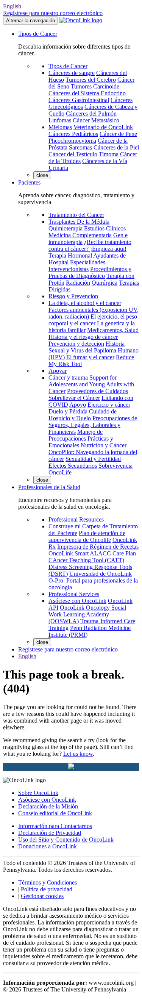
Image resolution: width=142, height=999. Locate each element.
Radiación (78, 282)
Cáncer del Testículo (72, 154)
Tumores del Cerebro (91, 79)
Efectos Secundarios (72, 465)
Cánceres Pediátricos (73, 134)
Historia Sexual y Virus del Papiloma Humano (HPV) (93, 350)
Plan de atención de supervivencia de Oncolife (86, 536)
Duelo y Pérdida (67, 411)
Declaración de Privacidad (49, 833)
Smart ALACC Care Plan (105, 553)
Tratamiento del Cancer (76, 215)
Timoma (109, 154)
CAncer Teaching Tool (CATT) (86, 560)
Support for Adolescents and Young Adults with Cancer (91, 384)
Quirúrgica (104, 282)
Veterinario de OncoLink (103, 127)
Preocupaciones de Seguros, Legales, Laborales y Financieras (92, 425)
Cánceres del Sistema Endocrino (87, 93)
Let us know (78, 753)
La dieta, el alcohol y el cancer (84, 303)
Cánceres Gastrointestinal (78, 100)
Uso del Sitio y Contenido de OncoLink (66, 839)
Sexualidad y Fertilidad (93, 459)
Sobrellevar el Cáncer (74, 398)
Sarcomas (80, 147)
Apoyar (57, 371)
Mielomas (60, 127)
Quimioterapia (65, 228)
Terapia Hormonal (70, 255)
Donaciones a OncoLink (47, 846)
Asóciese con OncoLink (77, 601)
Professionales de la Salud (49, 487)
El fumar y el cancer (90, 357)
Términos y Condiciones (47, 882)
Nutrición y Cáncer (103, 445)
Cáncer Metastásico (96, 120)
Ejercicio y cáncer (108, 404)
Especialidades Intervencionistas (76, 265)
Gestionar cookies (42, 896)
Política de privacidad (46, 889)
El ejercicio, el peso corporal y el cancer (92, 319)
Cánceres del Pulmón (91, 113)
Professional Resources (76, 519)
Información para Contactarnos (55, 826)
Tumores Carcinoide (95, 86)
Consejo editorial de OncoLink (55, 813)
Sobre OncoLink (38, 793)
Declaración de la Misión (48, 806)
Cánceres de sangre (71, 73)
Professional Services (73, 594)
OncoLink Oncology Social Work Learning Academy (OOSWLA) (87, 614)
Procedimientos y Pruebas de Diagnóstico (89, 272)
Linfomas (59, 120)
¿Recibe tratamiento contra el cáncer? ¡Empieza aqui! (89, 245)
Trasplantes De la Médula (78, 221)
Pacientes (29, 182)
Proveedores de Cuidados (97, 391)
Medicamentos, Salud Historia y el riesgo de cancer (93, 333)
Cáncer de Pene (118, 134)
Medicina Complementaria (80, 235)
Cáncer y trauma (68, 377)
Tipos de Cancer (37, 34)
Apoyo (77, 404)
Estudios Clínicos (105, 228)
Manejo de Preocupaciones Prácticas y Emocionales (80, 438)
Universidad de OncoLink (100, 573)
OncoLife (60, 472)
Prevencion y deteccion (76, 343)
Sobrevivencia (115, 465)
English (12, 6)
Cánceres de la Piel (116, 147)
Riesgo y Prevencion (73, 296)
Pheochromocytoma (72, 140)
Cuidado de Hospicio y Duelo (82, 414)
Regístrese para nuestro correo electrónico (53, 13)
